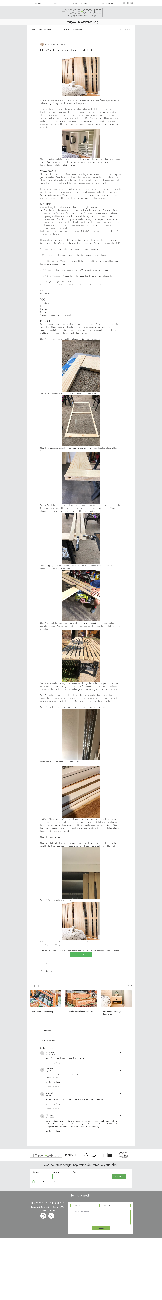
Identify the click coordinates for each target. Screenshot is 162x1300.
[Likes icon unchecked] (47, 1062)
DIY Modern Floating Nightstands (112, 1012)
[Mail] (124, 3)
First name (35, 1172)
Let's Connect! (81, 1195)
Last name (56, 1172)
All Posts (32, 29)
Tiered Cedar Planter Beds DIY (80, 1011)
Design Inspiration (45, 29)
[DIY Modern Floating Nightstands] (116, 998)
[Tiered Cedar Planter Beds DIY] (81, 998)
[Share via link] (52, 971)
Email (74, 1172)
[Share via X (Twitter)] (47, 971)
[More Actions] (120, 1053)
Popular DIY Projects (62, 29)
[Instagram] (128, 3)
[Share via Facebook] (41, 971)
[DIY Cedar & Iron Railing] (45, 998)
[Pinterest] (131, 3)
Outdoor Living (78, 29)
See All (130, 985)
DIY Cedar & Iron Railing (42, 1011)
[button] (111, 29)
